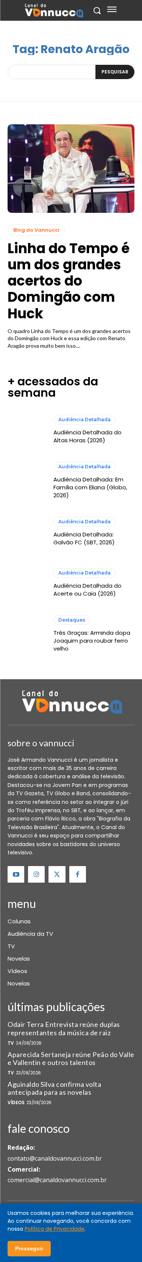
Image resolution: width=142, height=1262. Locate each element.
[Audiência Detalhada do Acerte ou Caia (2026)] (27, 582)
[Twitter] (56, 874)
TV (11, 1043)
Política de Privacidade (54, 1229)
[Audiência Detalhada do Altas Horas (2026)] (27, 429)
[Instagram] (36, 874)
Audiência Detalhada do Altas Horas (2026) (87, 436)
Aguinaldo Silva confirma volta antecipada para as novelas (54, 1088)
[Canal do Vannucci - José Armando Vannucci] (53, 11)
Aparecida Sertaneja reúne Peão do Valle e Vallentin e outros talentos (71, 1058)
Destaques (71, 620)
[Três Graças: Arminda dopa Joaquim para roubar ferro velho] (27, 634)
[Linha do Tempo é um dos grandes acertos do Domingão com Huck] (71, 168)
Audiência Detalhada (84, 419)
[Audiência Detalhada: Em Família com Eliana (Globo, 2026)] (27, 480)
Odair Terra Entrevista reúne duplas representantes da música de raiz (64, 1028)
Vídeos (16, 1103)
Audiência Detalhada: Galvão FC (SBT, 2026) (84, 538)
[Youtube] (16, 874)
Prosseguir (29, 1248)
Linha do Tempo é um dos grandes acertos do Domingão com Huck (69, 281)
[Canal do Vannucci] (71, 703)
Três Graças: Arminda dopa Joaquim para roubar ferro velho (91, 640)
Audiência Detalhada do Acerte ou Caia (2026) (87, 589)
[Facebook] (77, 874)
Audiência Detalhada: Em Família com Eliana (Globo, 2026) (90, 487)
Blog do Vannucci (36, 230)
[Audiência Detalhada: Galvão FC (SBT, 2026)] (27, 532)
